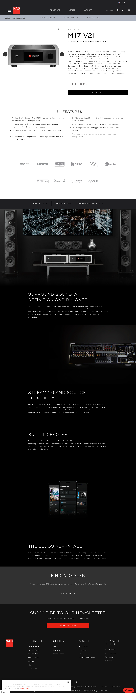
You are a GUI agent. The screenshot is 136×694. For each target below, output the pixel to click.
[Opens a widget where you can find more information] (128, 690)
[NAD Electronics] (16, 10)
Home (70, 29)
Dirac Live (111, 64)
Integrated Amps (34, 654)
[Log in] (123, 10)
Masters (56, 650)
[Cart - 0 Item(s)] (129, 10)
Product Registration (87, 658)
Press (81, 654)
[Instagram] (76, 683)
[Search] (118, 10)
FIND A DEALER (109, 10)
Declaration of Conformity (110, 687)
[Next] (62, 54)
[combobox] (5, 692)
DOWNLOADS (93, 18)
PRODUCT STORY (47, 18)
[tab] (41, 203)
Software (108, 661)
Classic (56, 646)
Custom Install (58, 654)
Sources (30, 661)
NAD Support (110, 650)
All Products (32, 669)
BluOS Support (110, 653)
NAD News (83, 650)
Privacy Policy (24, 689)
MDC (29, 665)
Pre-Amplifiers (33, 650)
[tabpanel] (68, 388)
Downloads (109, 657)
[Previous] (5, 54)
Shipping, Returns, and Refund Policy (82, 687)
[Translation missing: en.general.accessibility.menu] (9, 10)
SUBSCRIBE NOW (68, 626)
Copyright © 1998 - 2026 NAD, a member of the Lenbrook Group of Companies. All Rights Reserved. (68, 691)
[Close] (68, 682)
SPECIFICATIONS (71, 18)
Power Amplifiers (33, 646)
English (3, 692)
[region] (68, 132)
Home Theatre (33, 658)
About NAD (83, 646)
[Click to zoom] (58, 29)
